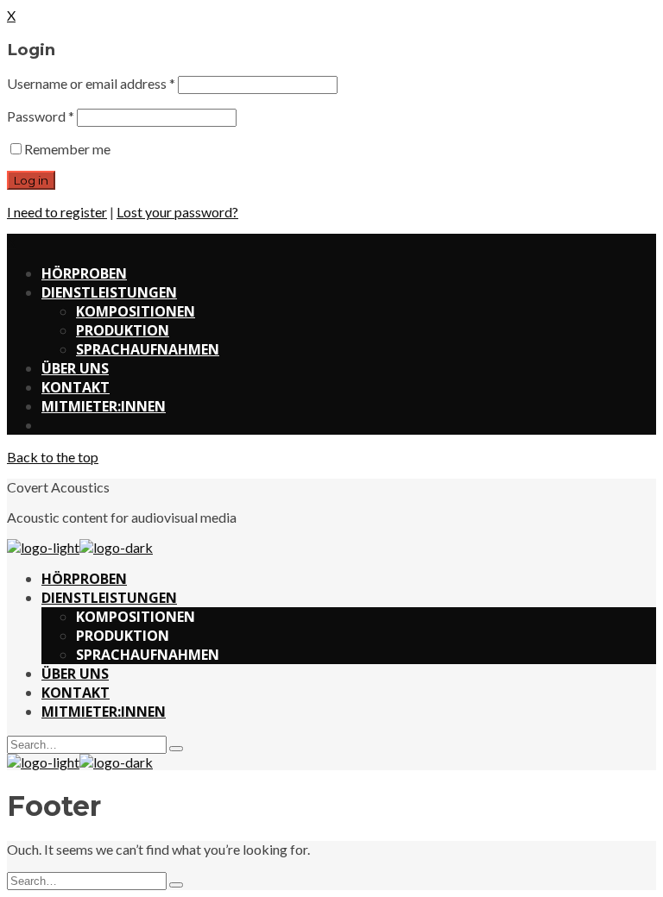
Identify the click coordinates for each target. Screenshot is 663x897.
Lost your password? (177, 212)
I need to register (57, 212)
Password (40, 116)
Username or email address (91, 83)
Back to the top (52, 456)
